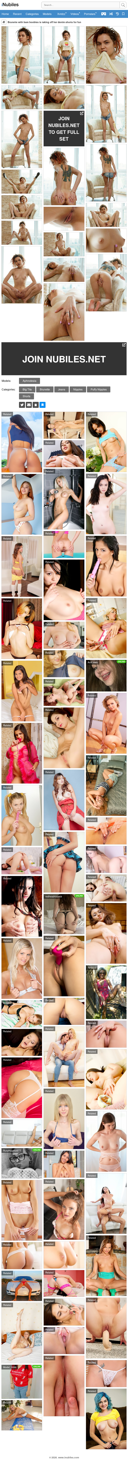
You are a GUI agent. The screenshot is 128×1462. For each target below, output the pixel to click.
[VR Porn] (103, 13)
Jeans (61, 389)
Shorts (26, 396)
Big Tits (27, 389)
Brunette (45, 389)
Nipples (77, 389)
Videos (74, 13)
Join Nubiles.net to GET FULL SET (64, 128)
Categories (32, 13)
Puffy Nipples (99, 389)
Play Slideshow (3, 22)
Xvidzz (61, 13)
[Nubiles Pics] (10, 4)
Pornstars (89, 13)
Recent (17, 13)
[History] (117, 13)
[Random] (111, 13)
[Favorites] (124, 13)
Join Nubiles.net (64, 358)
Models (47, 13)
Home (5, 13)
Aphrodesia (29, 381)
